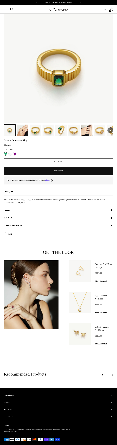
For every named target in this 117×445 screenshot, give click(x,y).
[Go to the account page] (105, 9)
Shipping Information (13, 225)
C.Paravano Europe (23, 429)
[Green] (5, 154)
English (6, 426)
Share (10, 234)
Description (8, 191)
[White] (10, 154)
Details (6, 210)
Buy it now (58, 171)
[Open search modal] (11, 9)
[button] (10, 130)
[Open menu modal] (5, 9)
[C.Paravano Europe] (58, 9)
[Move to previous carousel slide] (104, 375)
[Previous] (37, 2)
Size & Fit (8, 218)
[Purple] (14, 154)
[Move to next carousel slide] (110, 375)
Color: (8, 149)
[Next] (80, 2)
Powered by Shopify (10, 431)
